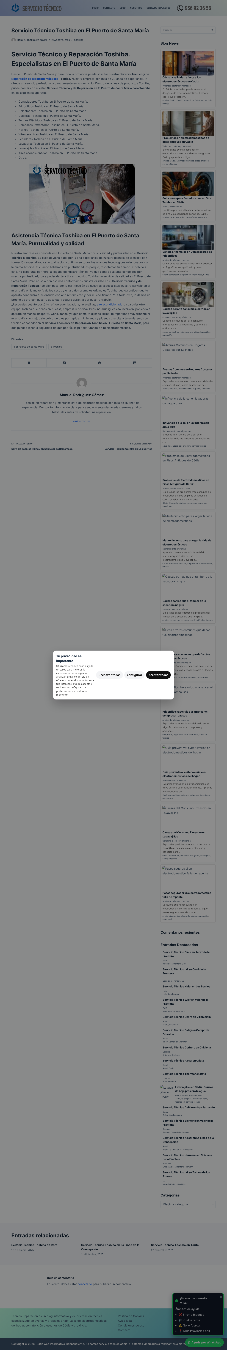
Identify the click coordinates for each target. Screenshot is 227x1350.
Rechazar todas (109, 675)
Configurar (134, 675)
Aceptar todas (158, 675)
